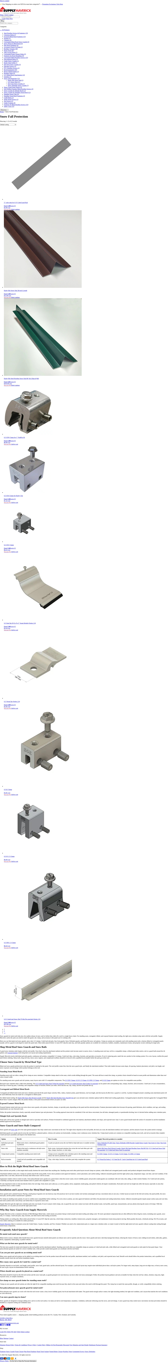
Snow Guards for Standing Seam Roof (17, 92)
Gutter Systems (9, 103)
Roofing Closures (11, 49)
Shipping (3, 1345)
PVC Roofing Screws (11, 68)
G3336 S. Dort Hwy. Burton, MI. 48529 (6, 1319)
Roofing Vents (9, 73)
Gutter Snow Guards (11, 61)
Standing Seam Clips (11, 94)
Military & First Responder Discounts (57, 1345)
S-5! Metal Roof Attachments (14, 75)
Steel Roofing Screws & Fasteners (16, 33)
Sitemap (5, 1338)
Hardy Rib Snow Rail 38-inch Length (29, 1098)
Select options (15, 209)
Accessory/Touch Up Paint (13, 47)
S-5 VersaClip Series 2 (104, 1159)
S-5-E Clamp (106, 1080)
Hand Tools (9, 50)
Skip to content (4, 1)
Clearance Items (10, 35)
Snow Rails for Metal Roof (13, 43)
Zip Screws (8, 101)
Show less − (4, 110)
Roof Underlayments (11, 71)
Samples (7, 77)
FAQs (6, 15)
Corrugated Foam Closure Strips (15, 54)
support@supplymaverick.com (9, 1323)
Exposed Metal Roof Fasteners (15, 37)
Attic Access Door (10, 52)
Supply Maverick (5, 1224)
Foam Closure (19, 1351)
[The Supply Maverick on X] (5, 1325)
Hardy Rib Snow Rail (15, 80)
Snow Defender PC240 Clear (106, 1143)
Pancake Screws (10, 66)
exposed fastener (13, 1053)
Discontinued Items (11, 59)
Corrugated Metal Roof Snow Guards (16, 42)
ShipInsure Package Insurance (98, 1345)
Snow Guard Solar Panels (13, 87)
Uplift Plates (9, 98)
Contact (11, 15)
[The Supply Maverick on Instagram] (3, 1325)
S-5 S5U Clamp (70, 1080)
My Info (13, 1332)
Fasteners (3, 1351)
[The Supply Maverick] (15, 13)
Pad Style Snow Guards (12, 64)
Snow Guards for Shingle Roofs (15, 91)
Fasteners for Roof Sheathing (14, 56)
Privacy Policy (32, 1345)
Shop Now (9, 18)
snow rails (14, 1129)
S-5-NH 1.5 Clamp (93, 1080)
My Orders (7, 1332)
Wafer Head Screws (11, 99)
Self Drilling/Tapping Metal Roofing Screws (18, 89)
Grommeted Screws (78, 1351)
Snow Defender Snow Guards (18, 85)
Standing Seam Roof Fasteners (14, 96)
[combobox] (11, 17)
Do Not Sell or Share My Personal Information (23, 1361)
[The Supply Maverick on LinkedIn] (9, 1325)
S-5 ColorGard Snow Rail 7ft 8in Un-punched (83, 1083)
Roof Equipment (10, 70)
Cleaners (7, 40)
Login (4, 18)
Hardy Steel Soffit (10, 63)
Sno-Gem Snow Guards (16, 84)
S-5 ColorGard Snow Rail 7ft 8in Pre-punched (49, 1083)
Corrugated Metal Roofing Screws (16, 57)
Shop (1, 15)
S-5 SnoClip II (116, 1159)
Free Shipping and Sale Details (79, 1345)
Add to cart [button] (14, 444)
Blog (1, 1338)
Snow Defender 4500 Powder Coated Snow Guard (131, 1143)
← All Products (5, 30)
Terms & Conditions (21, 1345)
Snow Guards (10, 1351)
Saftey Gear (9, 106)
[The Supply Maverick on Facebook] (1, 1325)
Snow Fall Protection (12, 78)
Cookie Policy (41, 1345)
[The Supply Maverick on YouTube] (7, 1325)
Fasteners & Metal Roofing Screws (16, 105)
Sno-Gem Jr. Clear (154, 1143)
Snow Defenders (90, 1351)
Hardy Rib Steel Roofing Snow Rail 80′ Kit (59, 1098)
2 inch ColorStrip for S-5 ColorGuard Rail (135, 1159)
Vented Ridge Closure (56, 1351)
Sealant (7, 38)
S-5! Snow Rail (14, 82)
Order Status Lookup (23, 1332)
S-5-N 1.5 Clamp (80, 1080)
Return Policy (10, 1345)
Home (2, 112)
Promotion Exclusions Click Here (52, 4)
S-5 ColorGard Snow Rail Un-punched (118, 1150)
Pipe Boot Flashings (11, 45)
